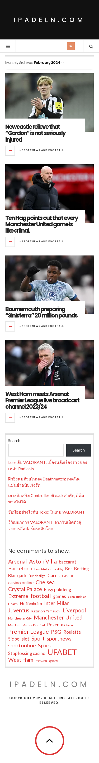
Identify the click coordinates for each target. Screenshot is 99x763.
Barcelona (20, 568)
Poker (53, 624)
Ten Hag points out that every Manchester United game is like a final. (41, 224)
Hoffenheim (31, 603)
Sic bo (14, 639)
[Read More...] (10, 150)
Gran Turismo (77, 596)
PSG (56, 631)
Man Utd (14, 625)
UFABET (62, 652)
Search (14, 440)
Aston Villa (43, 561)
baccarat (67, 562)
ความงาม (41, 660)
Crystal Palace (25, 589)
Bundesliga (37, 576)
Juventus (18, 610)
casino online (21, 582)
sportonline (22, 645)
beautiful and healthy (48, 569)
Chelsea (45, 582)
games (59, 596)
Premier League (28, 631)
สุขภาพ (53, 660)
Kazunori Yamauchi (45, 611)
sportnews (59, 638)
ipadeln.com (49, 20)
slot (25, 639)
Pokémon (67, 625)
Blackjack (17, 575)
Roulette (72, 632)
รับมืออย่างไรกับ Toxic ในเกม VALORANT (46, 511)
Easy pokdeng (57, 589)
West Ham (20, 660)
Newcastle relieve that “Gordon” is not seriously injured (35, 133)
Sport (38, 638)
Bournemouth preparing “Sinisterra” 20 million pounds (41, 312)
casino (68, 575)
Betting (81, 568)
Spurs (44, 645)
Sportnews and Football (43, 150)
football (40, 596)
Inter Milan (56, 603)
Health (13, 604)
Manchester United (58, 617)
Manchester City (20, 618)
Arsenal (17, 561)
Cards (54, 575)
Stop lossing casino (26, 653)
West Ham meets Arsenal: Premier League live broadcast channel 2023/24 (42, 400)
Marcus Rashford (33, 625)
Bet (68, 568)
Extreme (18, 596)
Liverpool (74, 610)
